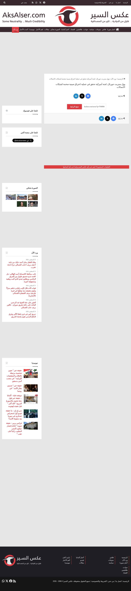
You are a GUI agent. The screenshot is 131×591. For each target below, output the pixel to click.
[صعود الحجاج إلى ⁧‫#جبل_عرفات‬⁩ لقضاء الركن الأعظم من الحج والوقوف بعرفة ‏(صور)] (11, 197)
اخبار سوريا (111, 29)
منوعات (98, 29)
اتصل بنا (118, 2)
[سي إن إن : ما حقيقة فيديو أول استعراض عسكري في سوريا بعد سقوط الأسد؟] (31, 413)
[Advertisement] (65, 52)
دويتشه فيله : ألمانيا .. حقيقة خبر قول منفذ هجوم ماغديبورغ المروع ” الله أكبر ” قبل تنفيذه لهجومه (14, 401)
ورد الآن (15, 29)
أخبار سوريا (124, 563)
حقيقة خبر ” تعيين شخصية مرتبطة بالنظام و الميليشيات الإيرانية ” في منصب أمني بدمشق (14, 376)
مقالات (46, 29)
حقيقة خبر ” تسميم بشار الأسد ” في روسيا (14, 388)
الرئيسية (125, 2)
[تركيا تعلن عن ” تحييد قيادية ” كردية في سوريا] (22, 204)
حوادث (85, 29)
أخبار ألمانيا (65, 29)
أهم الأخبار (66, 560)
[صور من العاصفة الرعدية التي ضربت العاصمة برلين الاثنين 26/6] (33, 204)
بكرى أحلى (66, 557)
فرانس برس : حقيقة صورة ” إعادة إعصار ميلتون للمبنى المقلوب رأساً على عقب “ (14, 428)
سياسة (91, 29)
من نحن (111, 2)
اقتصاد (72, 29)
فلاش (104, 29)
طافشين (79, 29)
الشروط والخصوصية (100, 2)
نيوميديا (32, 29)
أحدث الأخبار (24, 29)
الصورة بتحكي (55, 29)
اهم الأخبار (39, 29)
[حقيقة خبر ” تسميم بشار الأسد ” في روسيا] (31, 388)
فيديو (82, 560)
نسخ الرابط (74, 107)
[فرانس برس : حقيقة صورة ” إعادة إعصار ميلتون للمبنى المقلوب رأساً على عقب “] (31, 426)
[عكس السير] (65, 16)
